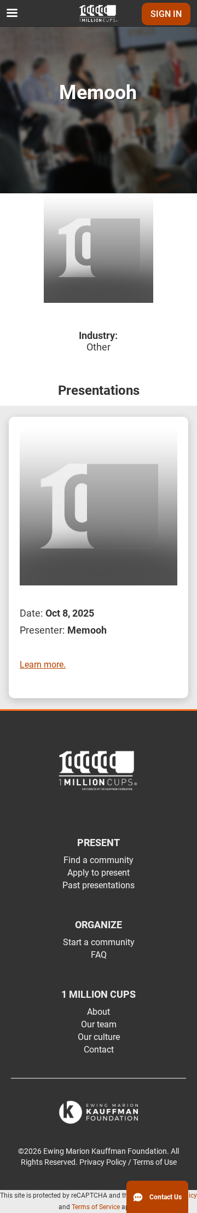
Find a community (98, 860)
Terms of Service (96, 1207)
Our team (99, 1024)
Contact (99, 1049)
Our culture (99, 1037)
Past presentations (98, 885)
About (98, 1012)
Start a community (99, 942)
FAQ (99, 955)
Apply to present (98, 872)
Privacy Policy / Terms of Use (128, 1162)
